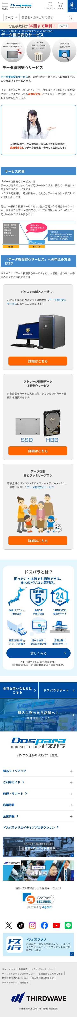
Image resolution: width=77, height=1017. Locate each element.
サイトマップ (8, 969)
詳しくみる (38, 653)
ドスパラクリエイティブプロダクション (29, 827)
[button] (38, 901)
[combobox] (46, 17)
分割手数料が (32, 26)
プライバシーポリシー (42, 969)
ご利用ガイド (11, 782)
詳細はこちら (38, 361)
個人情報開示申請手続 (43, 977)
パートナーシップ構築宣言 (15, 982)
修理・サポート (13, 793)
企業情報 (9, 816)
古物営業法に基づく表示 (51, 973)
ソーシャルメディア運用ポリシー (18, 973)
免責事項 (23, 969)
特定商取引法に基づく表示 (15, 977)
